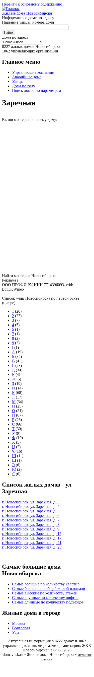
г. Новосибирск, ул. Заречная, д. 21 (31, 542)
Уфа (15, 632)
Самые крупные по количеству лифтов (45, 597)
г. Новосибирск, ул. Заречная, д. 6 (30, 515)
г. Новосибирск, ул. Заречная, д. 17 (31, 538)
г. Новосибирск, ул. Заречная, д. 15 (31, 533)
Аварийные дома (26, 77)
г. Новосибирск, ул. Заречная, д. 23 (31, 547)
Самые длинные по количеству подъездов (48, 602)
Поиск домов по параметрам (36, 90)
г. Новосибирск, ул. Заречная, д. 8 (30, 524)
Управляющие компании (33, 72)
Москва (18, 623)
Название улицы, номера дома (28, 22)
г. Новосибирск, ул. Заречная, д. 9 (30, 529)
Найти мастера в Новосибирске (29, 276)
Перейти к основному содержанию (32, 4)
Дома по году (23, 86)
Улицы (18, 81)
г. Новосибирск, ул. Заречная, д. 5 (30, 511)
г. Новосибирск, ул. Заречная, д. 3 (30, 502)
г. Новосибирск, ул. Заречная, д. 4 (30, 506)
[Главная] (11, 9)
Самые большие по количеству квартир (45, 584)
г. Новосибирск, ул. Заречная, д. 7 (30, 520)
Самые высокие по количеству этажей (44, 593)
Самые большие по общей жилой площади (48, 588)
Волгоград (21, 628)
